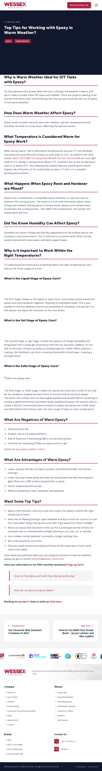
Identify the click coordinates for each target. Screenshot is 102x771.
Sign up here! (76, 564)
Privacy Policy (81, 767)
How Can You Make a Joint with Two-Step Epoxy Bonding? (44, 575)
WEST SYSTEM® (21, 158)
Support (61, 715)
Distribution (62, 720)
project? (25, 601)
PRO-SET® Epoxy (15, 749)
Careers (10, 701)
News (9, 715)
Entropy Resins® (15, 754)
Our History (12, 697)
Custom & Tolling (65, 711)
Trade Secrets (22, 41)
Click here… (56, 601)
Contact (10, 724)
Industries (62, 692)
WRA (9, 740)
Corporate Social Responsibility (21, 711)
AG (57, 766)
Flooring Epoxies (64, 701)
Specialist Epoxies (65, 697)
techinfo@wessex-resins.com (48, 558)
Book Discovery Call (79, 5)
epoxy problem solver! (32, 449)
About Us (11, 692)
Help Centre (12, 720)
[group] (28, 656)
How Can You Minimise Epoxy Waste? (34, 590)
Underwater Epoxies (66, 706)
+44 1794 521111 (65, 741)
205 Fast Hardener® (68, 158)
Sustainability (13, 706)
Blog (8, 41)
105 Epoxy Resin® (41, 158)
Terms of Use (93, 767)
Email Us (61, 749)
